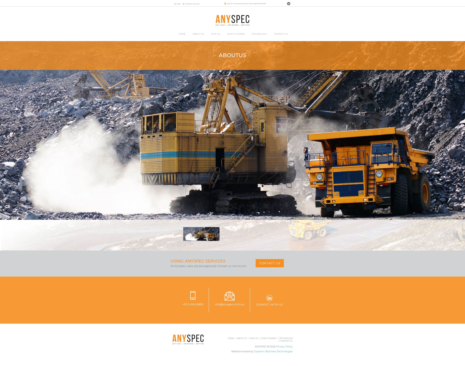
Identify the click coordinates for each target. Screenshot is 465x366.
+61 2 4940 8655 (192, 304)
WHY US (215, 34)
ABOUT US (198, 34)
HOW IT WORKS (236, 34)
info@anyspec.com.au (229, 304)
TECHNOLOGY (259, 34)
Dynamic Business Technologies (273, 351)
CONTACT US (281, 34)
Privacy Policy (284, 346)
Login (178, 4)
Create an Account (192, 4)
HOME (182, 34)
